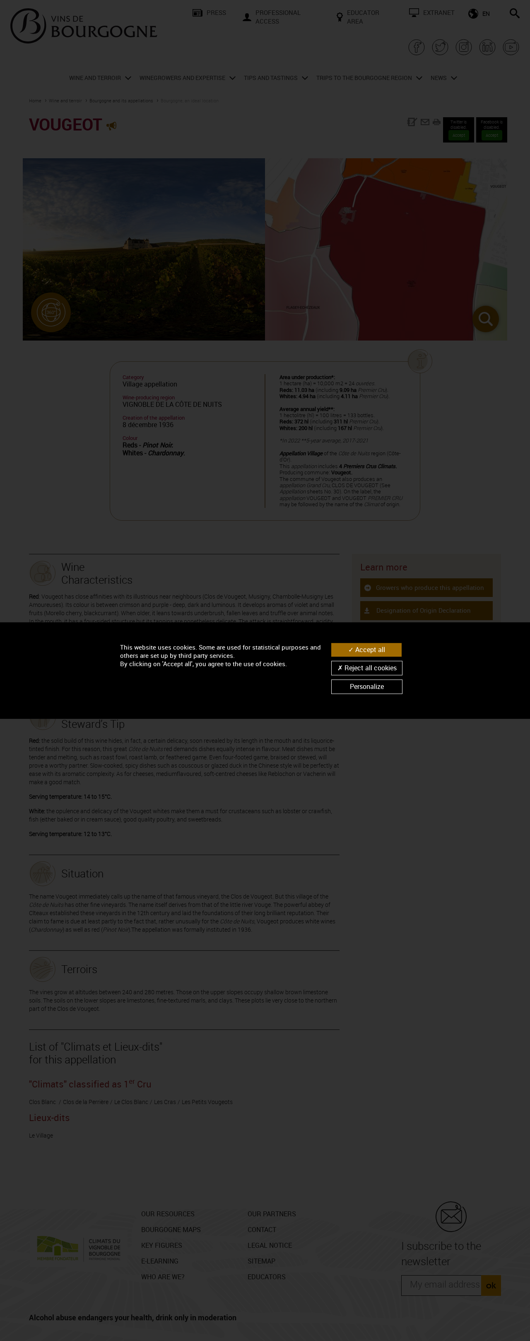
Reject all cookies (370, 667)
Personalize (367, 686)
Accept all (369, 649)
